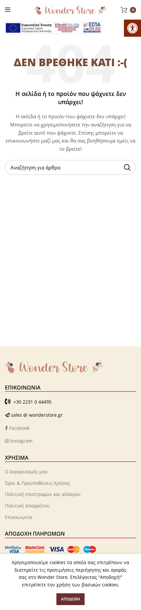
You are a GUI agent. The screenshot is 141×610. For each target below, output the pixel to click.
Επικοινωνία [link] (18, 517)
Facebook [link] (19, 428)
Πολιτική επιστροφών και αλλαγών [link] (43, 494)
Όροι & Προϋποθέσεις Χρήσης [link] (37, 483)
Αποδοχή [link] (70, 599)
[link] (132, 28)
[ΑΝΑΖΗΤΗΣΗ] (127, 167)
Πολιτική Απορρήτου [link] (27, 506)
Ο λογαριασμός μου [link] (26, 471)
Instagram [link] (20, 441)
